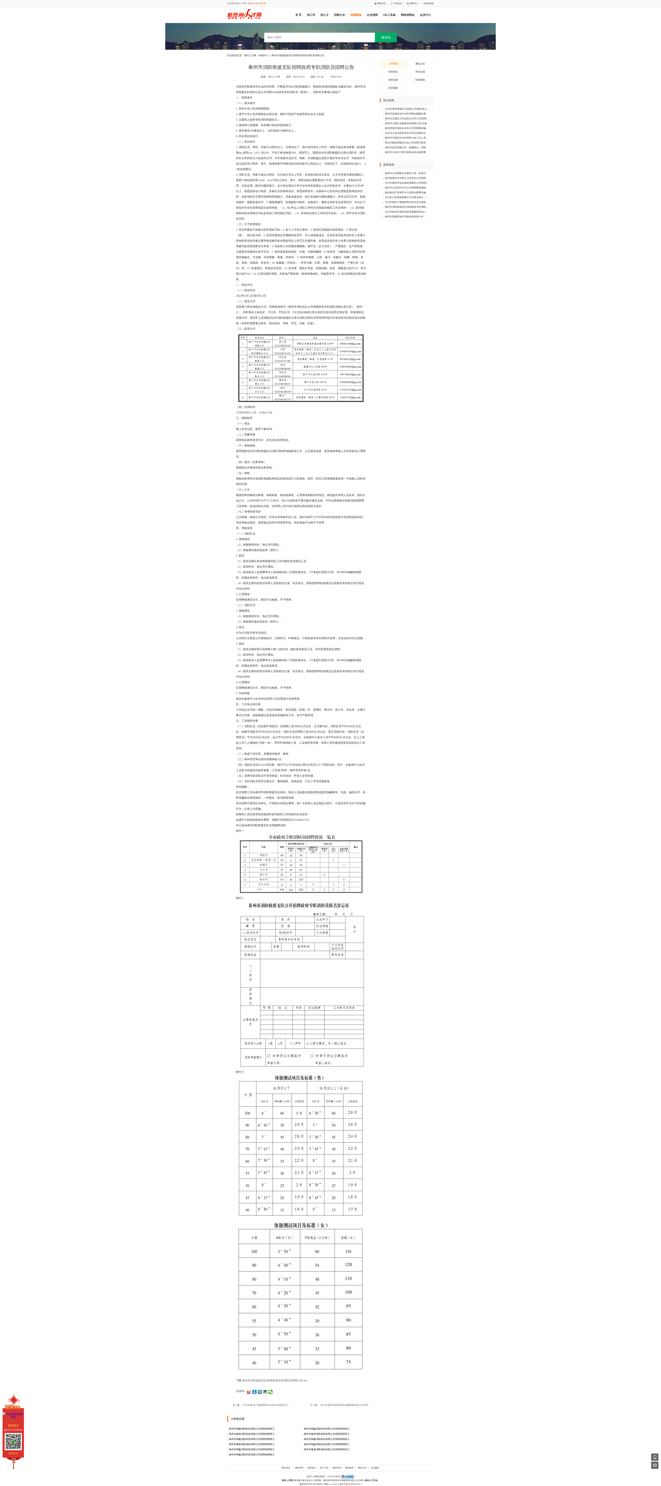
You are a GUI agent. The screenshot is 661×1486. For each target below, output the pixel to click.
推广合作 (324, 1468)
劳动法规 (420, 72)
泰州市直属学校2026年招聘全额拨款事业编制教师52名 (414, 113)
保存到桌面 (428, 3)
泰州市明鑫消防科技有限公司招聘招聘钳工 (252, 1429)
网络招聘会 (408, 14)
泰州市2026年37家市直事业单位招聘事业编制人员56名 (414, 152)
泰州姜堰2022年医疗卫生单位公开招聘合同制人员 (411, 178)
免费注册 (262, 3)
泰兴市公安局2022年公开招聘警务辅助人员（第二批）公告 (416, 187)
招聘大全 (339, 14)
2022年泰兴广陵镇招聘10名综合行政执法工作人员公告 (272, 1405)
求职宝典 (393, 80)
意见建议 (375, 1468)
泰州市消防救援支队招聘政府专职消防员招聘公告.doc (274, 1380)
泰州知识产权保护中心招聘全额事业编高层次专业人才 (414, 192)
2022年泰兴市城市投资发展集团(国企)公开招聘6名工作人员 (351, 1405)
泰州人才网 (250, 55)
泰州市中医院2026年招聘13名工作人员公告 (408, 138)
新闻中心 (264, 55)
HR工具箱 (389, 14)
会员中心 (425, 14)
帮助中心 (414, 3)
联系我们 (312, 1468)
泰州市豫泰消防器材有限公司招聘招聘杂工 (327, 1449)
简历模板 (393, 88)
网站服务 (349, 1468)
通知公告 (420, 63)
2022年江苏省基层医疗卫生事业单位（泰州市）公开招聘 (415, 197)
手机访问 (398, 3)
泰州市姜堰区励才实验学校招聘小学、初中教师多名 (412, 216)
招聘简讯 (393, 72)
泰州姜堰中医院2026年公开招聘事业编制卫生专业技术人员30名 (418, 128)
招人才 (325, 14)
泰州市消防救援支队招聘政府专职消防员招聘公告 (411, 207)
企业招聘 (372, 14)
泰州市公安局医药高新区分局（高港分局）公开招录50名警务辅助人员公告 (424, 173)
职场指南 (420, 80)
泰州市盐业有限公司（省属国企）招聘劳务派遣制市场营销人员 (418, 147)
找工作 (311, 14)
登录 (252, 3)
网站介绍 (362, 1468)
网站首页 (381, 3)
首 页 (298, 14)
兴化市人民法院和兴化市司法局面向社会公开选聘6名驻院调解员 (419, 133)
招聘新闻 (355, 14)
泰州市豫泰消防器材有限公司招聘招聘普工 (252, 1434)
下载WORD (336, 77)
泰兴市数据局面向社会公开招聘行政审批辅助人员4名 (413, 142)
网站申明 (337, 1468)
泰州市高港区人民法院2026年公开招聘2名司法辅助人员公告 (417, 118)
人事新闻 (393, 63)
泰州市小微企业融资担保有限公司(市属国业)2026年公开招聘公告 (419, 123)
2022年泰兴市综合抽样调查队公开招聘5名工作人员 (412, 183)
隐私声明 (299, 1468)
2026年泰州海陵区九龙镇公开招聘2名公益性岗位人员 (413, 109)
